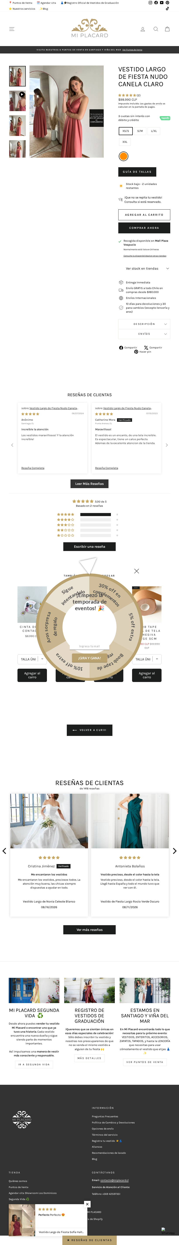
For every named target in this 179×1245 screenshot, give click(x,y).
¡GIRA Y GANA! (89, 658)
